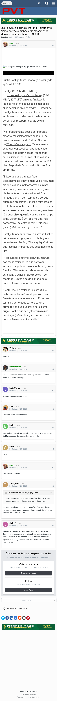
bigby (12, 425)
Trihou (12, 348)
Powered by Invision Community (28, 697)
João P (12, 523)
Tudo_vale (14, 483)
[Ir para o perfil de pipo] (5, 44)
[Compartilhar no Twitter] (3, 618)
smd (11, 406)
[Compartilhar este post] (53, 46)
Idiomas (23, 692)
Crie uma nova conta (28, 573)
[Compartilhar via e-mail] (24, 618)
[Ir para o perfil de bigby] (5, 426)
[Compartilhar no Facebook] (7, 618)
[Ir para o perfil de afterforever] (5, 368)
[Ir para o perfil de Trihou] (5, 349)
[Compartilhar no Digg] (11, 618)
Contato (33, 692)
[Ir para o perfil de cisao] (5, 447)
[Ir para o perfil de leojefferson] (5, 389)
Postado (18, 46)
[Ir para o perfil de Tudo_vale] (5, 484)
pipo (6, 37)
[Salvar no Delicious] (15, 618)
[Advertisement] (28, 659)
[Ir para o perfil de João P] (5, 524)
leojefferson (15, 388)
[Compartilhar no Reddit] (19, 618)
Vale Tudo (26, 37)
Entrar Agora (28, 590)
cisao (11, 446)
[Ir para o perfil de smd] (5, 407)
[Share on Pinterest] (28, 618)
